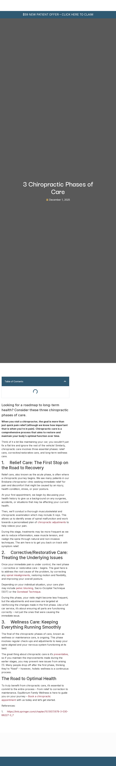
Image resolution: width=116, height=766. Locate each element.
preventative (61, 654)
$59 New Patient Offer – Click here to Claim (58, 14)
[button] (65, 381)
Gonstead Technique (28, 591)
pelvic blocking (24, 588)
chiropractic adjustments (52, 522)
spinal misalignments (18, 575)
